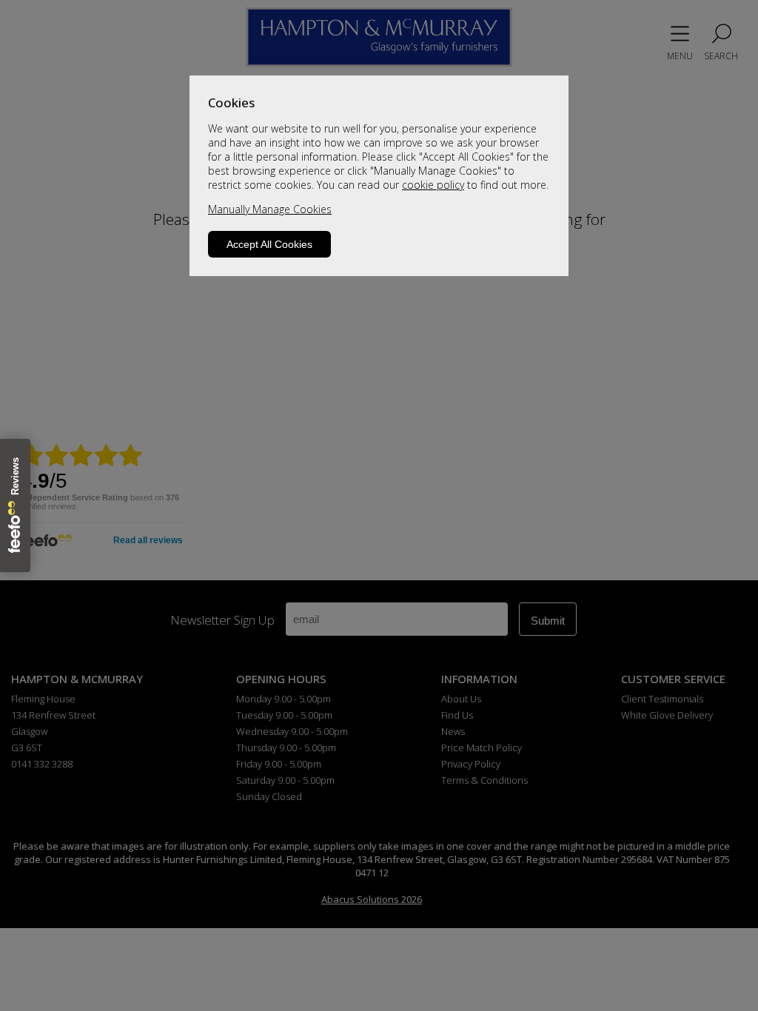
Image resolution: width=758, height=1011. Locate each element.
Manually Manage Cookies (270, 209)
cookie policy (433, 185)
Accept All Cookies (269, 244)
